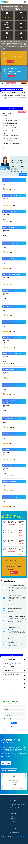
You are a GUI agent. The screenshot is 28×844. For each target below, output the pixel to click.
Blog (11, 820)
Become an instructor (14, 832)
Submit (14, 722)
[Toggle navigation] (25, 2)
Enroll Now (10, 61)
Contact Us (12, 818)
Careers (12, 830)
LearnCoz (14, 663)
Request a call (23, 174)
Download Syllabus (11, 83)
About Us (12, 816)
